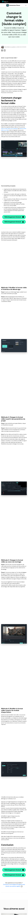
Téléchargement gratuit (12, 217)
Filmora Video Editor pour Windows (9, 128)
